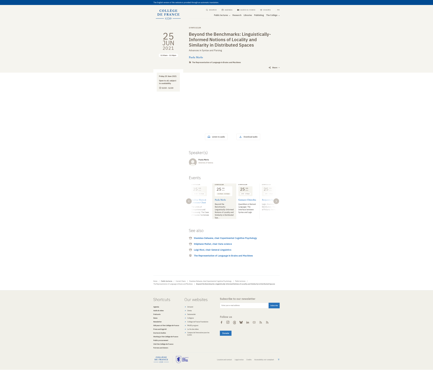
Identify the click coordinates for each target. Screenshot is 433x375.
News (155, 318)
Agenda (229, 10)
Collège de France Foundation (197, 322)
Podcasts (156, 314)
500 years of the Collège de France (166, 325)
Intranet (190, 307)
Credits (249, 360)
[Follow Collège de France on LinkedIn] (247, 322)
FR (278, 10)
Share (274, 67)
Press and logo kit (160, 329)
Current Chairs (181, 281)
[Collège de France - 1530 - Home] (168, 14)
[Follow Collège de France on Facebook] (221, 322)
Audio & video (247, 10)
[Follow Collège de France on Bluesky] (241, 322)
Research (237, 15)
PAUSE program (192, 325)
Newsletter (157, 322)
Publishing (259, 15)
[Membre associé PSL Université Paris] (182, 359)
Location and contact (224, 360)
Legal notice (239, 360)
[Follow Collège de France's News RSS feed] (260, 322)
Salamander (191, 314)
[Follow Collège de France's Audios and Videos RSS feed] (267, 322)
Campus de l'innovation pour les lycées (198, 334)
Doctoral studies (159, 333)
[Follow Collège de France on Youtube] (254, 322)
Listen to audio (218, 137)
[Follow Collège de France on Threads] (234, 322)
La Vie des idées (193, 329)
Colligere (190, 318)
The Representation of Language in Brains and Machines (216, 62)
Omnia (189, 311)
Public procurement (160, 340)
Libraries (248, 15)
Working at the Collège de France (165, 337)
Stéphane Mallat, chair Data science (213, 243)
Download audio (251, 137)
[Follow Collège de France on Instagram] (228, 322)
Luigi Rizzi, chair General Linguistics (212, 249)
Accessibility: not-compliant (264, 360)
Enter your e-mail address (231, 305)
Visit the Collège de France (163, 344)
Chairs (267, 10)
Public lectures (240, 281)
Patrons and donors (160, 348)
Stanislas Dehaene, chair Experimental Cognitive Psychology (225, 238)
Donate (225, 333)
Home (155, 281)
